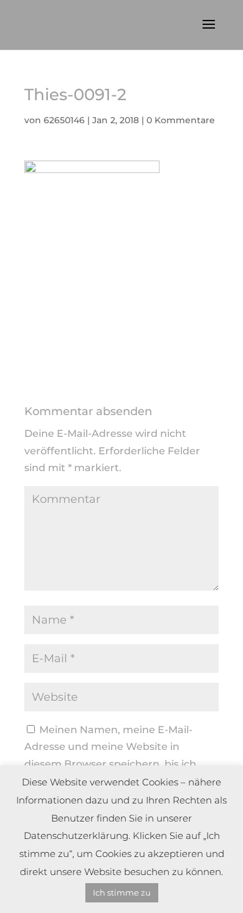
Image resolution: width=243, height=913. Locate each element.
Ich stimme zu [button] (122, 892)
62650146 (64, 120)
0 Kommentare (180, 120)
